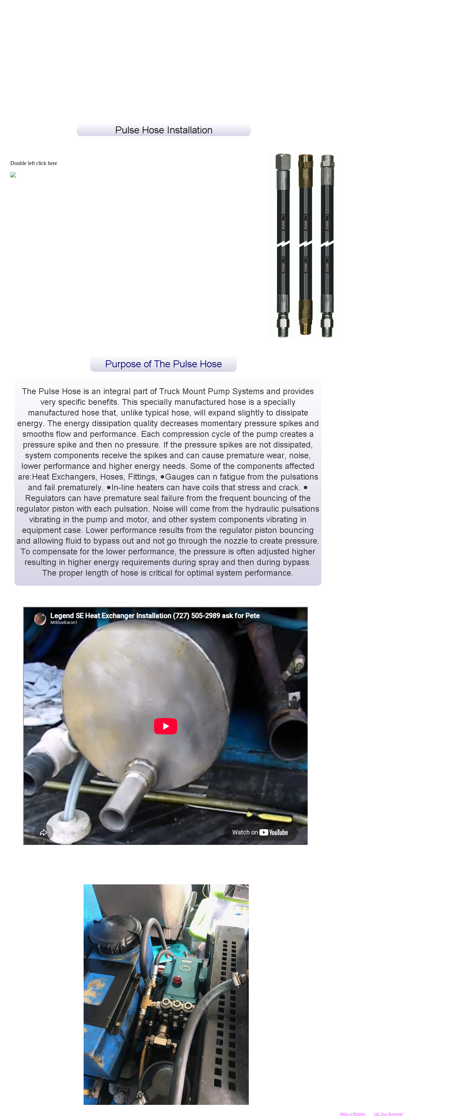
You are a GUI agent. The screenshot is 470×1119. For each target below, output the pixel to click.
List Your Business (388, 1114)
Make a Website (352, 1114)
